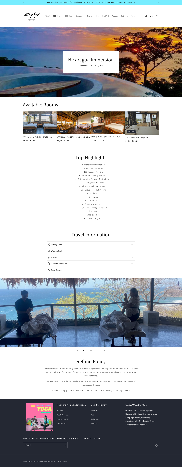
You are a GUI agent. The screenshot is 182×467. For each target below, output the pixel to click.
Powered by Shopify (48, 461)
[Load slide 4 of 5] (95, 350)
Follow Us (95, 419)
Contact (94, 423)
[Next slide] (104, 350)
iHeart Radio (62, 423)
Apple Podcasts (63, 415)
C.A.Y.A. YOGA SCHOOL (35, 461)
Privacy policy (62, 461)
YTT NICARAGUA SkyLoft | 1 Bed (136, 138)
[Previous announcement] (23, 2)
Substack (95, 410)
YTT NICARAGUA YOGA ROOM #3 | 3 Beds (105, 137)
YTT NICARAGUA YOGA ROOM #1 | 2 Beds (37, 137)
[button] (58, 16)
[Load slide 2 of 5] (87, 350)
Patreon (94, 415)
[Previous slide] (77, 350)
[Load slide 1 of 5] (83, 350)
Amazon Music (62, 419)
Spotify (60, 410)
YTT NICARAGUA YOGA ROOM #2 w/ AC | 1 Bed (73, 137)
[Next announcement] (158, 2)
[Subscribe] (64, 445)
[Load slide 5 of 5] (98, 350)
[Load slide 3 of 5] (91, 350)
